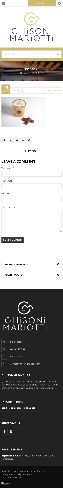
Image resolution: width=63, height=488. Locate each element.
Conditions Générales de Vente (18, 407)
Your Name (7, 168)
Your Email (7, 181)
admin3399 (56, 90)
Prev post (31, 150)
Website (5, 193)
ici (15, 458)
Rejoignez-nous (9, 455)
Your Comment (8, 207)
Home (23, 73)
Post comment (13, 239)
